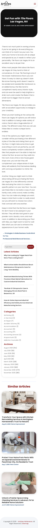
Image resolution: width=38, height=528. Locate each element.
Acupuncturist (9, 337)
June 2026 (7, 353)
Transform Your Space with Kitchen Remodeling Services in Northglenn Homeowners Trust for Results (17, 419)
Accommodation (10, 326)
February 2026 (9, 364)
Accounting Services (11, 335)
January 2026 (8, 367)
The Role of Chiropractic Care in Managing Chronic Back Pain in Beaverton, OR (16, 290)
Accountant (8, 329)
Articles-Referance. (25, 521)
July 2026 (7, 351)
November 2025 (9, 373)
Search (30, 247)
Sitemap (25, 523)
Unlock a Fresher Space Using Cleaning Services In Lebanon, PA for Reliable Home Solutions (18, 500)
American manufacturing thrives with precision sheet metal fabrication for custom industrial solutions (18, 279)
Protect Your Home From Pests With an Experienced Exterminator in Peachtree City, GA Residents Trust (18, 459)
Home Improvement (27, 26)
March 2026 (8, 362)
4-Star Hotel (8, 318)
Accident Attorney (10, 324)
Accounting (8, 332)
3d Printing (7, 315)
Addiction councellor (11, 340)
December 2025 (9, 370)
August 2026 (8, 348)
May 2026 (7, 356)
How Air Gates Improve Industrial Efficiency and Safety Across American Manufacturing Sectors (18, 302)
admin (8, 26)
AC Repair (7, 321)
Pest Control (14, 464)
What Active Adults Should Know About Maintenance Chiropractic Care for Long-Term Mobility (18, 267)
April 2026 (7, 359)
